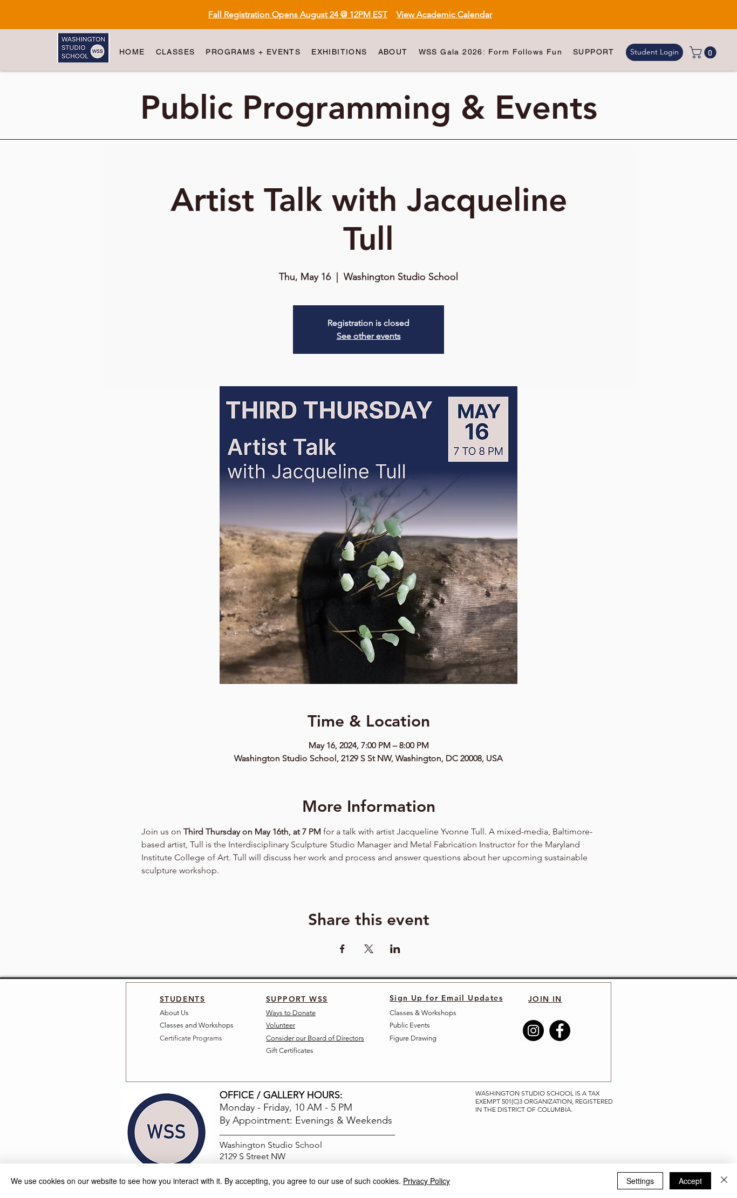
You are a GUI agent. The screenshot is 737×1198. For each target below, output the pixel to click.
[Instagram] (533, 1030)
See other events (369, 336)
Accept (690, 1180)
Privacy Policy (426, 1180)
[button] (176, 52)
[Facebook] (559, 1030)
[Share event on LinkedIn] (395, 948)
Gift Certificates (289, 1050)
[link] (704, 52)
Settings (640, 1180)
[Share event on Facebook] (342, 948)
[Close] (724, 1180)
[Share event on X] (369, 948)
